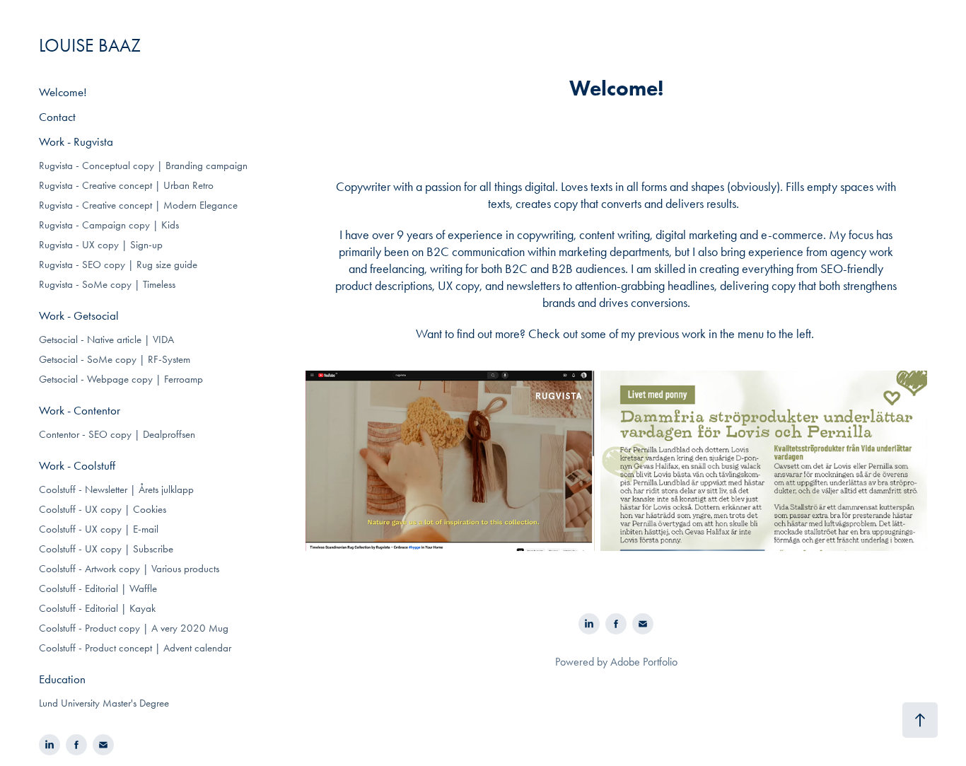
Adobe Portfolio (643, 661)
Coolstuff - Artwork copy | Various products (129, 568)
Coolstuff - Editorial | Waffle (98, 588)
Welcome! (63, 92)
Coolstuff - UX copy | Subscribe (106, 548)
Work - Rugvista (76, 141)
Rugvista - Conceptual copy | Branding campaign (143, 165)
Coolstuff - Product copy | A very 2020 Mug (133, 628)
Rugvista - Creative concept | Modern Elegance (138, 205)
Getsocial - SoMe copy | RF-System (114, 359)
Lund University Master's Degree (104, 703)
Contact (57, 117)
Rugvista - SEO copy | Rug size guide (118, 264)
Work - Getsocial (79, 315)
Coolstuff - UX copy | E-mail (98, 529)
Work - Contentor (79, 410)
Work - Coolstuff (77, 465)
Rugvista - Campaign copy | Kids (109, 225)
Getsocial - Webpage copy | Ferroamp (121, 379)
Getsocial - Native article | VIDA (106, 339)
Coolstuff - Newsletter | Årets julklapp (116, 489)
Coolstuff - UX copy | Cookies (102, 509)
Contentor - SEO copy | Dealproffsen (117, 434)
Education (62, 679)
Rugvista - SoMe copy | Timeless (107, 284)
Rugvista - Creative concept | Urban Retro (126, 185)
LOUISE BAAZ (90, 46)
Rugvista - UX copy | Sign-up (101, 244)
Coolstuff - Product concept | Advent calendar (135, 648)
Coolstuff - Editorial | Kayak (97, 608)
